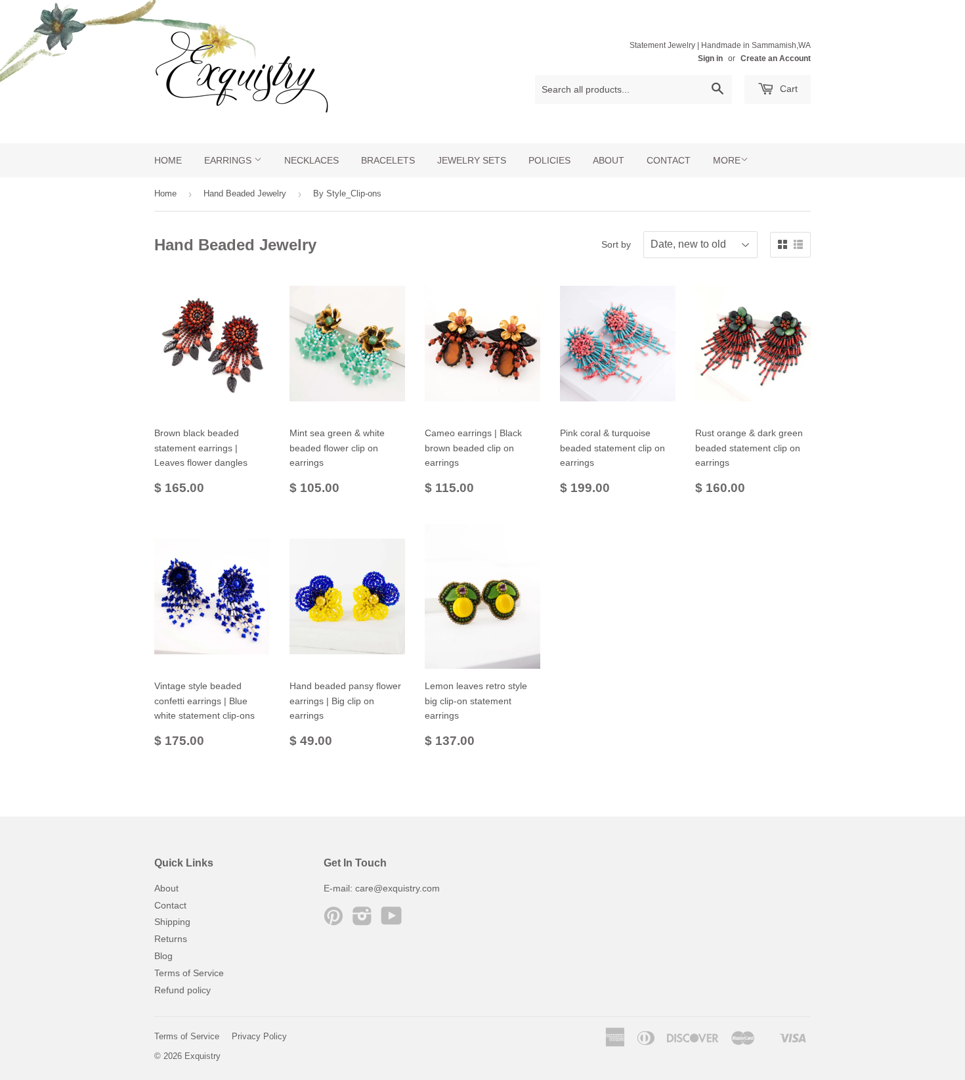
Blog (163, 956)
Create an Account (775, 58)
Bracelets (388, 160)
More (726, 160)
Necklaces (311, 160)
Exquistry (202, 1056)
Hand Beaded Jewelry (245, 193)
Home (168, 160)
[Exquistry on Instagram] (362, 920)
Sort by (616, 244)
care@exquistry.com (397, 888)
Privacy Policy (259, 1036)
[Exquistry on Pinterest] (333, 920)
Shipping (172, 921)
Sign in (710, 58)
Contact (669, 160)
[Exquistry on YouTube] (391, 920)
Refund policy (182, 990)
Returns (170, 939)
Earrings (229, 160)
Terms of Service (189, 973)
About (608, 160)
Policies (549, 160)
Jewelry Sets (471, 160)
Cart (787, 88)
